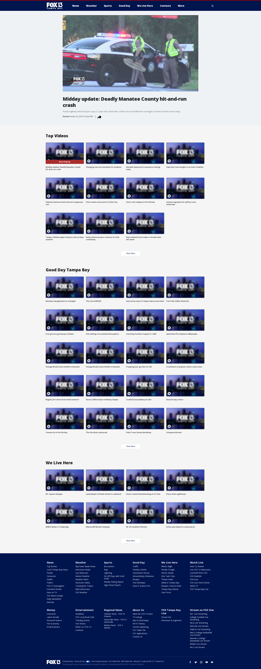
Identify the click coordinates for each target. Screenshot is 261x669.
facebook (190, 662)
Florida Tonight (168, 569)
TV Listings (137, 617)
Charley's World (139, 569)
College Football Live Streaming (199, 618)
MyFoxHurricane (82, 589)
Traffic (135, 566)
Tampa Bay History (169, 589)
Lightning (108, 573)
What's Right (166, 566)
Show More (130, 253)
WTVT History (139, 623)
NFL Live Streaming (198, 614)
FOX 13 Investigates (55, 586)
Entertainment (84, 610)
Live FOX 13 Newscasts (200, 569)
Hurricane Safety (82, 582)
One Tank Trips (168, 576)
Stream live (166, 617)
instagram (201, 662)
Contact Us (137, 636)
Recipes (136, 579)
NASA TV (194, 586)
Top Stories (52, 566)
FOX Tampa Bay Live (199, 589)
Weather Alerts (81, 579)
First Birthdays (139, 582)
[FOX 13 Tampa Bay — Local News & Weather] (56, 6)
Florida (50, 573)
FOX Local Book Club (84, 617)
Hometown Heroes (141, 573)
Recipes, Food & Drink (171, 586)
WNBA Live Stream (198, 644)
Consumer (51, 576)
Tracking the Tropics (84, 586)
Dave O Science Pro (141, 586)
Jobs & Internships (141, 620)
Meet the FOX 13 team (143, 614)
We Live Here (169, 562)
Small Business (53, 627)
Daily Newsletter (54, 599)
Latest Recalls (53, 617)
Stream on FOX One (202, 610)
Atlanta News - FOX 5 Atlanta (113, 626)
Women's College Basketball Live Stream (200, 639)
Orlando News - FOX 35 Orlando (114, 615)
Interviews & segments (171, 620)
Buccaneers (109, 566)
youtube (206, 662)
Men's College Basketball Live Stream (201, 633)
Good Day (139, 562)
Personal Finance (54, 620)
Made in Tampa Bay (170, 582)
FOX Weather (81, 592)
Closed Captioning (141, 627)
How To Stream (197, 566)
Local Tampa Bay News (57, 569)
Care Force (166, 592)
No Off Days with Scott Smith (114, 577)
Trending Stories (82, 620)
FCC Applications (140, 633)
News (50, 562)
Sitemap (50, 602)
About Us (138, 610)
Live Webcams (81, 573)
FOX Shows (80, 623)
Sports (108, 562)
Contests (79, 630)
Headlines (79, 614)
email (212, 662)
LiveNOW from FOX (198, 573)
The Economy (53, 623)
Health (49, 579)
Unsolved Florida (54, 589)
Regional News (113, 610)
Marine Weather (82, 576)
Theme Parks (167, 579)
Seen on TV (52, 592)
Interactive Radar (82, 569)
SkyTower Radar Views (85, 566)
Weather (80, 562)
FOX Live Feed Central (199, 582)
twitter (196, 662)
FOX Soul (194, 579)
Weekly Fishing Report (113, 582)
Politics (50, 582)
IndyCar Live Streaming (200, 629)
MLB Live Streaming (199, 623)
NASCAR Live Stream (199, 626)
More (181, 5)
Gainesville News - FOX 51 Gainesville (115, 620)
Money (51, 610)
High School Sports (112, 585)
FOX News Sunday (55, 595)
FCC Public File (139, 630)
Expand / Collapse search (212, 6)
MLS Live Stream (197, 647)
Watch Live (196, 562)
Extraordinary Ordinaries (143, 576)
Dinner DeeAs (167, 573)
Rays (106, 569)
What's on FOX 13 (83, 627)
